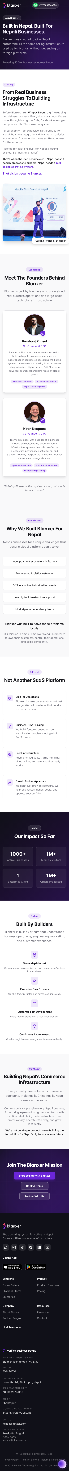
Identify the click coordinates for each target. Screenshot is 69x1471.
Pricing (41, 1291)
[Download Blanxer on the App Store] (12, 1267)
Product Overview (48, 1285)
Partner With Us (34, 1196)
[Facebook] (31, 1247)
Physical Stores (12, 1291)
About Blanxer (11, 1312)
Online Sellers (11, 1285)
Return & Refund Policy (53, 1459)
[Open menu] (63, 5)
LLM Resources (12, 1327)
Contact (42, 1318)
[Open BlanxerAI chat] (62, 1464)
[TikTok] (22, 1247)
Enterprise (9, 1296)
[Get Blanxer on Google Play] (36, 1267)
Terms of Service (30, 1459)
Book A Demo (34, 1186)
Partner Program (13, 1318)
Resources (43, 1312)
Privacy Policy (11, 1459)
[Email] (47, 1247)
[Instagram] (14, 1247)
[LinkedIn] (39, 1247)
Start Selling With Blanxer (34, 1175)
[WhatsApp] (6, 1247)
